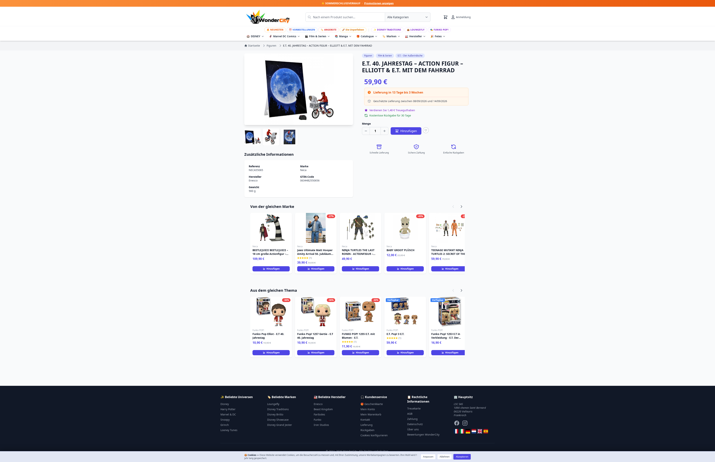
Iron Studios (321, 425)
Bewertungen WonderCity (423, 434)
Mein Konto (367, 409)
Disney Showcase (278, 419)
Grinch (224, 425)
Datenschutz (415, 424)
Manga (341, 36)
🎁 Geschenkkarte (371, 404)
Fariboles (319, 414)
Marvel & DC (228, 414)
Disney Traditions (387, 29)
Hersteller (413, 36)
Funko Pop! (439, 29)
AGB (409, 413)
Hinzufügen (273, 268)
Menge (366, 123)
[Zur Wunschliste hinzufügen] (426, 130)
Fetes (436, 36)
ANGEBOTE (328, 29)
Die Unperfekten (353, 29)
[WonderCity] (468, 431)
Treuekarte (414, 408)
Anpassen (428, 456)
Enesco (253, 180)
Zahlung (412, 419)
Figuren (368, 55)
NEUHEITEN (275, 29)
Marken (389, 36)
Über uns (413, 429)
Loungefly (416, 29)
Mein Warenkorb (370, 414)
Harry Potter (228, 409)
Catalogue (365, 36)
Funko (317, 419)
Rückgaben (367, 430)
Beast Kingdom (323, 409)
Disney (224, 404)
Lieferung (366, 425)
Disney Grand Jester (279, 425)
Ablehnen (444, 456)
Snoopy (225, 419)
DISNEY (253, 36)
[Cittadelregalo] (462, 431)
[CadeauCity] (456, 431)
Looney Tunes (228, 430)
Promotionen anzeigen (379, 3)
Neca (303, 170)
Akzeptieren (462, 456)
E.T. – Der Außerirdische (410, 55)
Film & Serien (315, 36)
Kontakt (365, 419)
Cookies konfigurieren (374, 435)
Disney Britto (275, 414)
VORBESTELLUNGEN (302, 29)
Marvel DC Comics (282, 36)
